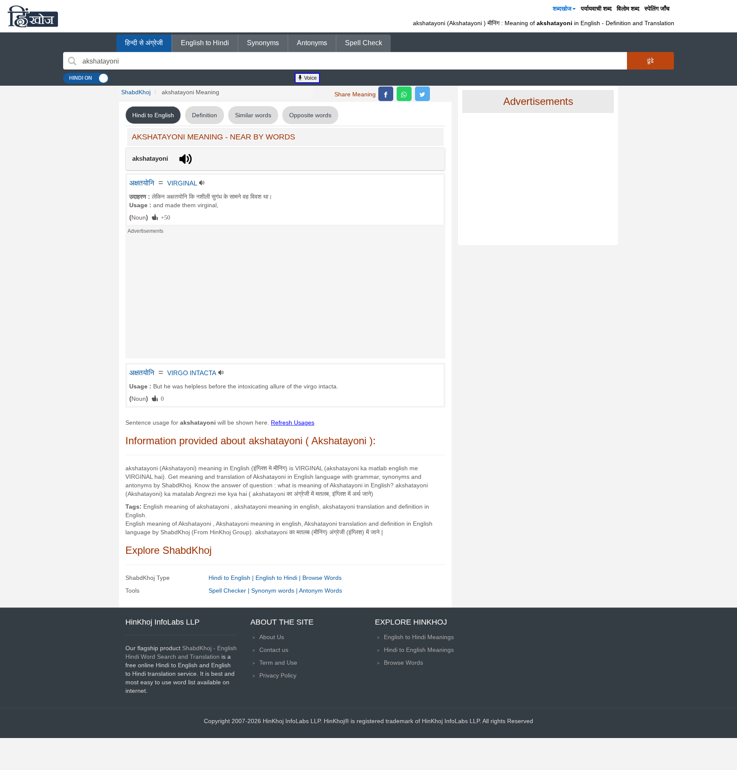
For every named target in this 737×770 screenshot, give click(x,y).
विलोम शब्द (628, 8)
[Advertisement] (285, 299)
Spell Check (363, 43)
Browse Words (322, 577)
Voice (310, 78)
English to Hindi (205, 43)
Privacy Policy (277, 675)
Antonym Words (320, 590)
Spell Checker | (230, 590)
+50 (164, 217)
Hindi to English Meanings (419, 649)
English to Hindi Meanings (419, 637)
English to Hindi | (278, 577)
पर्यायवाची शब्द (596, 8)
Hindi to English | (232, 577)
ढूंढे (650, 60)
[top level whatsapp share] (404, 94)
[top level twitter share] (422, 94)
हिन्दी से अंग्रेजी (144, 43)
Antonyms (312, 43)
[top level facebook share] (385, 94)
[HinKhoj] (33, 16)
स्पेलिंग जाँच (657, 8)
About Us (271, 637)
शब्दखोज (562, 8)
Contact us (273, 649)
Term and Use (278, 662)
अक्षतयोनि (141, 183)
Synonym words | (275, 590)
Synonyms (263, 43)
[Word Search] (72, 60)
